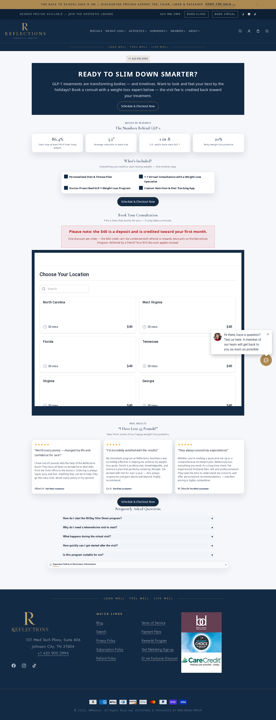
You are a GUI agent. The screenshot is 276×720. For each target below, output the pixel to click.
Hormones (158, 31)
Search (101, 631)
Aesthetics (138, 31)
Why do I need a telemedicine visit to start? (138, 527)
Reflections (95, 710)
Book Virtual (225, 14)
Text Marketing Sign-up (158, 649)
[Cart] (258, 31)
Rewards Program (154, 640)
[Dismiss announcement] (257, 4)
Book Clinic (196, 14)
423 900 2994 (170, 14)
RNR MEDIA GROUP (190, 710)
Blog (99, 622)
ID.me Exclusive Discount (159, 658)
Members (178, 31)
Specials (96, 31)
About (194, 31)
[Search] (240, 31)
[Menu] (267, 31)
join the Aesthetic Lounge (91, 14)
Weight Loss (115, 31)
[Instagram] (249, 14)
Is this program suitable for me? (138, 555)
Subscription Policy (109, 649)
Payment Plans (151, 631)
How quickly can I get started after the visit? (138, 545)
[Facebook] (243, 14)
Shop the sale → (220, 4)
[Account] (249, 31)
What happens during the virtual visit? (138, 536)
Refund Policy (106, 658)
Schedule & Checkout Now (138, 106)
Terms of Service (153, 622)
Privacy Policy (105, 640)
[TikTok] (254, 14)
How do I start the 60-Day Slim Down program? (138, 518)
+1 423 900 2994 (138, 58)
